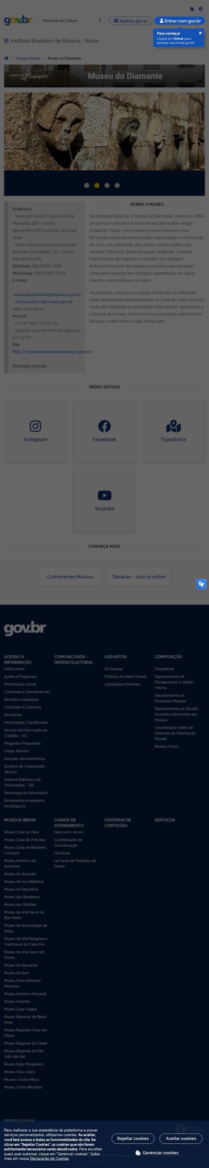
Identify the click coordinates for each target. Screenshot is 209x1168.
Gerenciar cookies (160, 1152)
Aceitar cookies (181, 1138)
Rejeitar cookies (133, 1138)
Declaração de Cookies (49, 1158)
